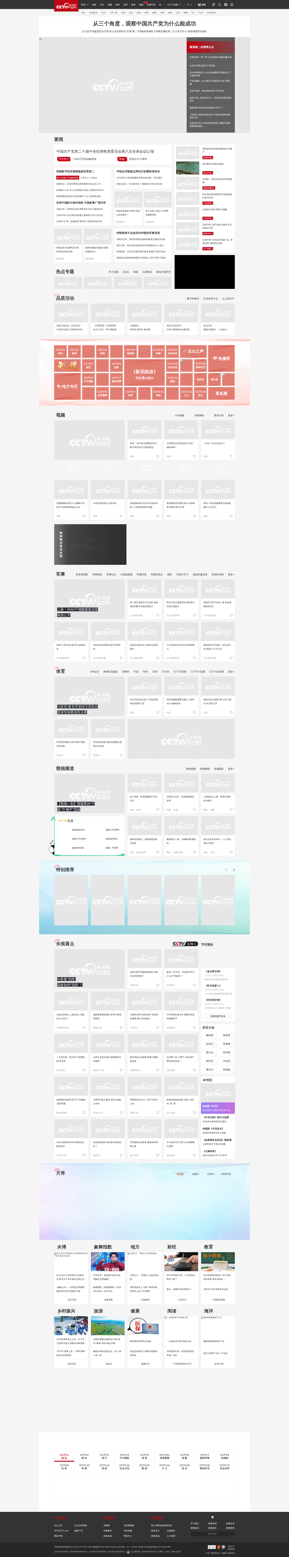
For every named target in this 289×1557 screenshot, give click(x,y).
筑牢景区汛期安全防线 (213, 164)
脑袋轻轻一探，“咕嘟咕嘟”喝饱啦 (181, 841)
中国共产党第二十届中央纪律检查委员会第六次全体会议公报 (105, 151)
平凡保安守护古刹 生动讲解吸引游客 (181, 1144)
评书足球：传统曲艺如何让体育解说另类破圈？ (107, 1277)
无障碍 (213, 7)
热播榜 (224, 358)
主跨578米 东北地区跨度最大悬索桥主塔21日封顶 (79, 215)
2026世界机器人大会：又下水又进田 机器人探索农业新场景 (70, 1341)
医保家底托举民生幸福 (140, 1341)
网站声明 (58, 1536)
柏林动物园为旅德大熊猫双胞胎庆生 (96, 249)
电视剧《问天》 (211, 1106)
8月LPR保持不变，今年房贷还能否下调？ (181, 1277)
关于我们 (195, 1523)
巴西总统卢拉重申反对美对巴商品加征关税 (67, 249)
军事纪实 (111, 574)
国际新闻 (60, 258)
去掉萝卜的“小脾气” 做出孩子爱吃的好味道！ (180, 1059)
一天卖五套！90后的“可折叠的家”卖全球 (70, 1059)
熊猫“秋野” (179, 852)
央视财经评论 (62, 1027)
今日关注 (134, 1027)
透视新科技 (135, 1070)
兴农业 (226, 1061)
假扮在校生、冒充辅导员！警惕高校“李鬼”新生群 (139, 184)
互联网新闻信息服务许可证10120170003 (70, 1547)
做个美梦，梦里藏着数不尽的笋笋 (143, 798)
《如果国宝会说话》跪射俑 (217, 1140)
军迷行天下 (182, 574)
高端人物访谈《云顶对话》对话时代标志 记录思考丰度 (69, 327)
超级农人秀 (98, 1070)
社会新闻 (149, 222)
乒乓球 (165, 671)
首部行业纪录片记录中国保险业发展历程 (178, 327)
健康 (154, 12)
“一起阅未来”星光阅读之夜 (179, 1341)
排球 (132, 712)
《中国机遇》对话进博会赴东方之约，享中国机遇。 (105, 327)
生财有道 (60, 1070)
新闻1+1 (97, 1155)
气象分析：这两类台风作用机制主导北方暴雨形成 (79, 209)
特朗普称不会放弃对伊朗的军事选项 (138, 232)
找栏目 (200, 379)
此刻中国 (73, 466)
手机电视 (128, 1530)
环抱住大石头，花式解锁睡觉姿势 (180, 798)
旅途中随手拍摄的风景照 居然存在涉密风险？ (144, 974)
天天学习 (64, 159)
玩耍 (212, 852)
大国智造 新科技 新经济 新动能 (140, 327)
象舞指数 (103, 1246)
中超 (136, 671)
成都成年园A (111, 839)
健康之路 (97, 1027)
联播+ (122, 159)
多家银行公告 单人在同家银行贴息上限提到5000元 (80, 190)
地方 (83, 12)
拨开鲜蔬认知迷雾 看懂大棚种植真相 (144, 1059)
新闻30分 (207, 233)
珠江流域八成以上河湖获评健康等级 (157, 213)
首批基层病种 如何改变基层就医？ (107, 1144)
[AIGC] (202, 4)
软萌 (138, 810)
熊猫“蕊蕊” (141, 852)
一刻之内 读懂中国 (76, 470)
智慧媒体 (195, 1528)
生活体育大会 (210, 298)
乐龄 (162, 12)
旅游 (139, 12)
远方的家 (134, 1155)
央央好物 (211, 12)
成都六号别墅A (113, 830)
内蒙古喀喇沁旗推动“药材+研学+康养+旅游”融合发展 (106, 1341)
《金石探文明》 (213, 971)
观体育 (226, 1035)
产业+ (200, 12)
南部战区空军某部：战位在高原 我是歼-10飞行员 (217, 647)
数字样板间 (193, 298)
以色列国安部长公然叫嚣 (104, 503)
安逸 (176, 810)
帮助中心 (128, 1536)
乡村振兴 (93, 12)
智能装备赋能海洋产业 (213, 1341)
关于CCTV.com (61, 1530)
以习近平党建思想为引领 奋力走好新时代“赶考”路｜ (109, 31)
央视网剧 (199, 415)
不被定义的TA (185, 466)
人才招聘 (171, 1536)
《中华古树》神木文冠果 (216, 1117)
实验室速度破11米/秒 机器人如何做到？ (128, 213)
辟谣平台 (155, 1530)
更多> (231, 415)
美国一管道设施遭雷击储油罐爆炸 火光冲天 (217, 505)
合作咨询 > (213, 1534)
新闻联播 (207, 157)
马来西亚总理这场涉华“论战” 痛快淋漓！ (180, 445)
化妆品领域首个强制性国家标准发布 (143, 1353)
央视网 (106, 1525)
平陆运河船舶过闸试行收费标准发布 (138, 171)
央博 (123, 12)
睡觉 (205, 810)
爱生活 (209, 1052)
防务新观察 (82, 574)
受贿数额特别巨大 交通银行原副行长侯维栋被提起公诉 (70, 505)
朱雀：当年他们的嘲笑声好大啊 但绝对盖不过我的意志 (143, 445)
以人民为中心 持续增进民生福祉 (189, 31)
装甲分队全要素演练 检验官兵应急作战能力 (181, 604)
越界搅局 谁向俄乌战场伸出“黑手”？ (206, 107)
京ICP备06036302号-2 (79, 1552)
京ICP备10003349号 (97, 1552)
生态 (103, 12)
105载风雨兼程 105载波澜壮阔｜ (154, 31)
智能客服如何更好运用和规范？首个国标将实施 (78, 196)
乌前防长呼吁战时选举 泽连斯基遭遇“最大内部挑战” (144, 1016)
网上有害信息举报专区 (161, 1525)
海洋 (208, 1310)
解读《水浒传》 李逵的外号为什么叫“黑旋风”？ (181, 974)
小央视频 (179, 415)
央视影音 (107, 1530)
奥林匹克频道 (110, 671)
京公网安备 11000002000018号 (144, 1552)
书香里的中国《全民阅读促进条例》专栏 (180, 1353)
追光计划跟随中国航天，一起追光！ (216, 327)
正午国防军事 (62, 658)
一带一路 (113, 12)
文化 (131, 12)
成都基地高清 (78, 830)
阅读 (170, 12)
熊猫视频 (191, 769)
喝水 (169, 852)
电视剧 (180, 1174)
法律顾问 (171, 1530)
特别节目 (226, 1174)
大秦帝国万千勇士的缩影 (214, 1144)
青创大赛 (218, 415)
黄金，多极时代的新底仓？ (179, 1289)
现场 (132, 456)
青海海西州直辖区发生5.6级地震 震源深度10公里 (181, 505)
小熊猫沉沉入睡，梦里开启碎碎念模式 (217, 798)
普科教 (226, 1052)
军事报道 (97, 574)
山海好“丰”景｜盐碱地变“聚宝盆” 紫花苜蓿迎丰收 (79, 221)
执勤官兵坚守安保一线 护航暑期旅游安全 (217, 604)
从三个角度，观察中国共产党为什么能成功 (144, 23)
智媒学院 (212, 1523)
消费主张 (134, 1113)
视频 (110, 4)
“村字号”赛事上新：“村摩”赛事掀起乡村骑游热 (70, 1353)
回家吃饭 (171, 1070)
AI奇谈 (108, 466)
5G (192, 12)
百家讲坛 (171, 985)
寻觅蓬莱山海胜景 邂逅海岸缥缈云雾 (144, 1144)
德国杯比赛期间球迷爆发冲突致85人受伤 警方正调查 (141, 258)
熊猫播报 (205, 769)
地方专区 (70, 386)
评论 (102, 4)
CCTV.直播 (173, 4)
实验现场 (171, 1027)
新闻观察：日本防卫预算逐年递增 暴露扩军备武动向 (141, 251)
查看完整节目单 (218, 1016)
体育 (125, 4)
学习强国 (113, 272)
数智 (186, 12)
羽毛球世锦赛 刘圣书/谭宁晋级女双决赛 (70, 744)
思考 (132, 852)
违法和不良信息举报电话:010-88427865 (154, 1547)
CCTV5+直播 (198, 671)
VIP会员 (94, 671)
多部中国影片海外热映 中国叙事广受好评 (81, 202)
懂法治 (209, 1069)
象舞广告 (78, 1530)
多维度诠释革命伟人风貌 (214, 1133)
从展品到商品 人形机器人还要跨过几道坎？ (70, 1016)
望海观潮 (146, 466)
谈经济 (209, 1061)
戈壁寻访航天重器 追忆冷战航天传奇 (107, 1102)
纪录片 (211, 1174)
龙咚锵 (218, 466)
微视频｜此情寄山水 (202, 47)
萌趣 (169, 810)
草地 (132, 810)
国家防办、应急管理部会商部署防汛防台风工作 (78, 184)
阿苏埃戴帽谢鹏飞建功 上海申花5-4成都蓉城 (181, 701)
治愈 (205, 852)
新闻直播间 (208, 188)
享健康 (226, 1044)
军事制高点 (157, 574)
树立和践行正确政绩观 (67, 178)
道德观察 (171, 1155)
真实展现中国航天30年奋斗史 (216, 1110)
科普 (146, 12)
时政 (83, 4)
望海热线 (155, 1536)
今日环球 (207, 218)
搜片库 (214, 379)
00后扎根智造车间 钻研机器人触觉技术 (70, 1144)
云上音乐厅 (228, 298)
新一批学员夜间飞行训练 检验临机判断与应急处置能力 (144, 604)
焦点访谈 (207, 173)
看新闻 (209, 1035)
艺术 (178, 12)
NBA (145, 671)
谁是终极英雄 (200, 574)
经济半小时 (61, 1155)
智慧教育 (230, 1528)
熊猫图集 (219, 769)
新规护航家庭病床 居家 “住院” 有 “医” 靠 (181, 1102)
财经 (118, 4)
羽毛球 (59, 755)
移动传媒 (107, 1536)
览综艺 (209, 1044)
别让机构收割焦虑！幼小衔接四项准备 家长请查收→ (217, 1277)
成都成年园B (78, 848)
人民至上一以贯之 (88, 178)
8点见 (126, 272)
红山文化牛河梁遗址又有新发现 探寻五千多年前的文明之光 (70, 1277)
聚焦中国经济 (164, 272)
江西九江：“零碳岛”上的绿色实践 (144, 1277)
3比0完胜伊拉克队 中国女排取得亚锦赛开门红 (144, 701)
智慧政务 (212, 1528)
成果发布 (230, 1523)
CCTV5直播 (179, 671)
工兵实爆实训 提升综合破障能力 (181, 647)
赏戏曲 (226, 1069)
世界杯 (125, 671)
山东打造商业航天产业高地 (202, 65)
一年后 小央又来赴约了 (214, 443)
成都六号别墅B (79, 839)
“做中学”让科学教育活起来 (215, 1289)
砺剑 (169, 574)
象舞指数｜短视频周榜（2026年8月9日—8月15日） (107, 1289)
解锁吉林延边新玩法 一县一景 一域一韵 (107, 1353)
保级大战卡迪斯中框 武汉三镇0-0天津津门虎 (217, 701)
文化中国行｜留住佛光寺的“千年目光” (207, 91)
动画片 (195, 1174)
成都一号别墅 (112, 848)
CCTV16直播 (216, 671)
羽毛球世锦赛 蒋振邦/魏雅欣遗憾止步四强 (107, 744)
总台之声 (58, 1525)
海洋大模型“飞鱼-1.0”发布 (215, 1353)
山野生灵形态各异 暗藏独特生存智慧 (107, 1059)
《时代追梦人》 (213, 985)
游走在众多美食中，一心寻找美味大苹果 (217, 841)
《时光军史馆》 (213, 1000)
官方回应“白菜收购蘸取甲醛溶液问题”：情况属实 (139, 178)
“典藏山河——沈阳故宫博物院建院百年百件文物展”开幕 (70, 1289)
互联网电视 (129, 1525)
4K (160, 4)
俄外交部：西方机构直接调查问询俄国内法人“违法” (140, 245)
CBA (154, 671)
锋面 (135, 272)
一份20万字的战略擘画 (84, 159)
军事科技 (141, 574)
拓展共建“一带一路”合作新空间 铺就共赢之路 (211, 57)
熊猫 (141, 4)
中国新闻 (207, 203)
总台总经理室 (80, 1525)
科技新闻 (120, 222)
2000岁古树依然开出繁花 (214, 1121)
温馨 (212, 810)
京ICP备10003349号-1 (116, 1552)
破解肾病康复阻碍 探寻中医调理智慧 (107, 1016)
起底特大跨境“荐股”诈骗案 (214, 209)
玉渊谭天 (147, 272)
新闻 (94, 4)
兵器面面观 (126, 574)
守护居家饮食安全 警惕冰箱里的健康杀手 (181, 1016)
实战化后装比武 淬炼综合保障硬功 (144, 647)
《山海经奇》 (210, 1151)
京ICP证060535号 (61, 1552)
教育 (133, 4)
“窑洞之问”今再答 (138, 159)
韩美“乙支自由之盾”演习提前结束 (70, 647)
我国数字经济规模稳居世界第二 (75, 171)
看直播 (221, 393)
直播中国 (151, 4)
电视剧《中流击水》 (213, 1128)
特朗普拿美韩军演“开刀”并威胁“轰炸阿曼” (70, 1102)
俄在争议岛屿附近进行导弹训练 (107, 647)
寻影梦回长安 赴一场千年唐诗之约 (144, 1102)
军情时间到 (218, 574)
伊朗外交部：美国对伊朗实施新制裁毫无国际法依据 (141, 239)
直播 (65, 820)
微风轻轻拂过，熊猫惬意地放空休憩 (143, 841)
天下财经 (207, 249)
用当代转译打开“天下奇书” (215, 1155)
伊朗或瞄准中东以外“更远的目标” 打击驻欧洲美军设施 (144, 505)
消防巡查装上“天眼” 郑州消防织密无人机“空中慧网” (143, 1289)
